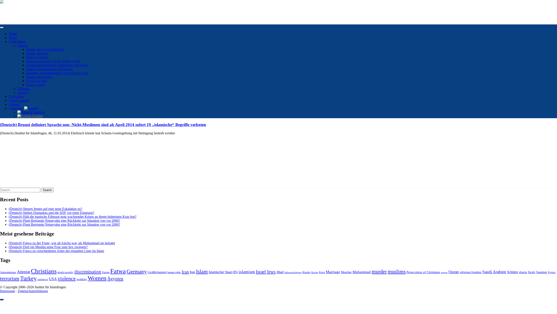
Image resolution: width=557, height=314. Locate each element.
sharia (523, 272)
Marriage (333, 272)
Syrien (551, 272)
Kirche (314, 272)
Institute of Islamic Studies (18, 9)
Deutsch (38, 112)
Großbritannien (157, 272)
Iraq (192, 272)
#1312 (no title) (36, 81)
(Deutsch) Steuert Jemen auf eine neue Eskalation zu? (45, 209)
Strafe (531, 272)
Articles (22, 45)
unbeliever (42, 279)
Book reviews (35, 85)
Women (97, 278)
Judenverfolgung (293, 272)
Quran (453, 272)
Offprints (23, 88)
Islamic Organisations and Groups (49, 69)
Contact (14, 104)
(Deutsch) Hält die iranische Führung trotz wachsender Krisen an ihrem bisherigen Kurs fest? (72, 216)
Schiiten (512, 272)
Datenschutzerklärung (33, 291)
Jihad (280, 272)
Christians (44, 271)
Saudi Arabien (494, 272)
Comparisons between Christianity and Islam (56, 65)
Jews (271, 271)
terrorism (9, 278)
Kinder (306, 272)
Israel (261, 271)
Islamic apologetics (39, 77)
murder (379, 271)
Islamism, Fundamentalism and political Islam (57, 73)
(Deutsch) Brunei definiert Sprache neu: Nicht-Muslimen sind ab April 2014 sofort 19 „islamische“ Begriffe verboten (103, 124)
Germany (137, 271)
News (13, 37)
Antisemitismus (8, 272)
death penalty (65, 272)
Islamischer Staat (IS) (223, 272)
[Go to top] (1, 299)
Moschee (346, 272)
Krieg (322, 272)
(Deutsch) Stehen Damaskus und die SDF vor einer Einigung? (51, 213)
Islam (202, 271)
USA (53, 279)
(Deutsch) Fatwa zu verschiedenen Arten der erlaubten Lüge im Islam (56, 251)
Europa (105, 272)
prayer (444, 272)
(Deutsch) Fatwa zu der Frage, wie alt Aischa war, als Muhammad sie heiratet (62, 243)
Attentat (23, 272)
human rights (174, 272)
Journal (22, 92)
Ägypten (115, 278)
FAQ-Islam (16, 96)
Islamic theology (37, 53)
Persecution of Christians (423, 272)
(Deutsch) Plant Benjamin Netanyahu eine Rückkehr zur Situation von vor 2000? (64, 220)
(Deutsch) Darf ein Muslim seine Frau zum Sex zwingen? (48, 247)
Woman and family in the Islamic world (53, 61)
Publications (17, 41)
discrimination (87, 271)
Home (13, 34)
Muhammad (361, 272)
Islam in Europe (37, 57)
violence (67, 278)
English (37, 116)
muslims (397, 271)
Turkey (28, 278)
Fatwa (118, 271)
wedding (82, 279)
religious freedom (471, 272)
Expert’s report (19, 100)
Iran (185, 271)
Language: (16, 108)
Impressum (7, 291)
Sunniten (541, 272)
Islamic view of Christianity (45, 49)
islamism (247, 271)
